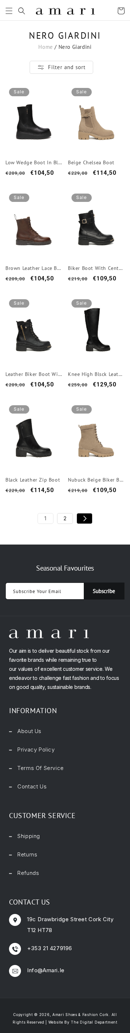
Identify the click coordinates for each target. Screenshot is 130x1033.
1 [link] (45, 518)
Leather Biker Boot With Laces (33, 374)
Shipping (28, 836)
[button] (7, 11)
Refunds (28, 872)
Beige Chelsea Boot (91, 162)
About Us (29, 731)
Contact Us (32, 786)
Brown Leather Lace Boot (33, 268)
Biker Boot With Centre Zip (96, 268)
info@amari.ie (46, 970)
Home (45, 46)
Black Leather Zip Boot (32, 480)
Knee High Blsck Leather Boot (96, 374)
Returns (27, 854)
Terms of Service (40, 768)
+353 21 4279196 (49, 948)
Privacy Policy (36, 749)
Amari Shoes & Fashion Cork (80, 1014)
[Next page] (84, 518)
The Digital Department (94, 1022)
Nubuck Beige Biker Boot (96, 480)
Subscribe (104, 591)
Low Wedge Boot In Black (33, 162)
